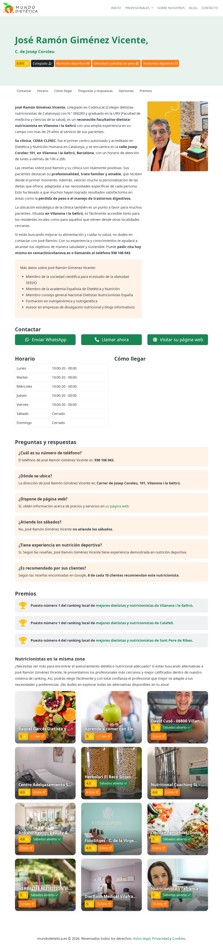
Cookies (178, 938)
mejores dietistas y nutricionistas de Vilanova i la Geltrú (144, 605)
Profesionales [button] (138, 8)
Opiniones (126, 91)
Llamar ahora (115, 339)
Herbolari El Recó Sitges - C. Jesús (117, 777)
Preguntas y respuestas (95, 91)
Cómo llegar (63, 91)
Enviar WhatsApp (48, 339)
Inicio (116, 8)
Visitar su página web (181, 339)
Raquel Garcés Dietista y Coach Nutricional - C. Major (70, 729)
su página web (117, 506)
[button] (45, 717)
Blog (193, 8)
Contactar (24, 91)
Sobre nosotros (171, 8)
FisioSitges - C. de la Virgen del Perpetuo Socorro (131, 840)
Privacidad (160, 938)
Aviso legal (141, 938)
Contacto (210, 8)
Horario (42, 91)
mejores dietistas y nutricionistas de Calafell (134, 623)
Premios (146, 91)
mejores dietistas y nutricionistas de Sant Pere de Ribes (144, 640)
